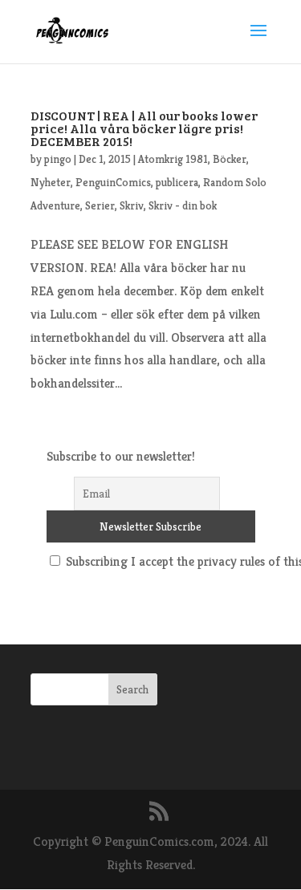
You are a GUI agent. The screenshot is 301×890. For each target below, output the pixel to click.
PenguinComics (113, 182)
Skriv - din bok (182, 205)
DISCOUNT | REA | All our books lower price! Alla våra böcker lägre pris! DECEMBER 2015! (144, 128)
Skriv (132, 205)
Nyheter (51, 182)
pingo (57, 159)
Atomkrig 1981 (173, 159)
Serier (100, 205)
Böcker (229, 159)
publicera (177, 182)
